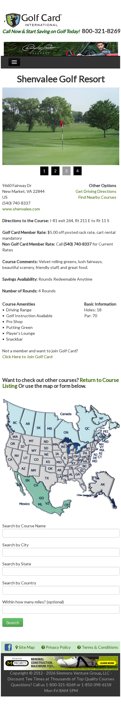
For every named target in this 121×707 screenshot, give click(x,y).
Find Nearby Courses (97, 197)
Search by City (15, 544)
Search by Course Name (24, 525)
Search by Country (19, 582)
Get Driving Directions (96, 191)
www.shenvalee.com (21, 208)
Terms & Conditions (99, 647)
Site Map (26, 647)
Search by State (16, 563)
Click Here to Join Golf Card (27, 356)
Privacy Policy (58, 647)
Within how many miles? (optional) (33, 601)
